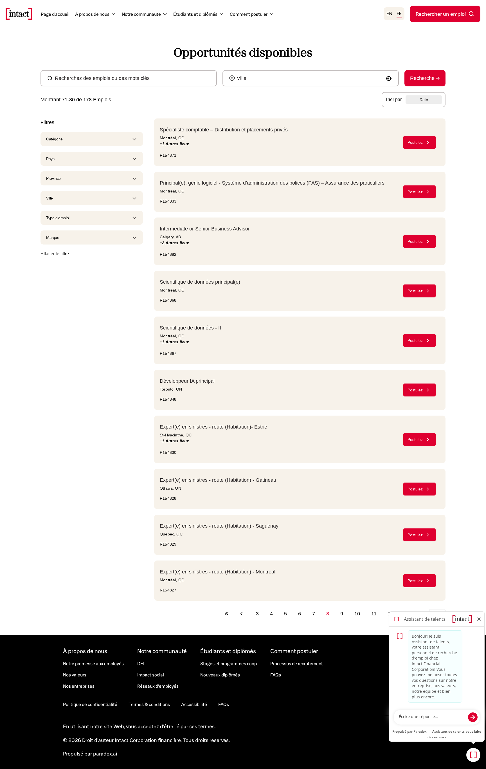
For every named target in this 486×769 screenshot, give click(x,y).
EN (389, 13)
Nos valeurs (74, 674)
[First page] (226, 613)
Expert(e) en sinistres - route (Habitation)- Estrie (213, 427)
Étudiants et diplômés (195, 14)
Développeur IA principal (187, 381)
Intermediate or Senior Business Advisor (205, 229)
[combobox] (131, 78)
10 (357, 613)
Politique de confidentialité (90, 704)
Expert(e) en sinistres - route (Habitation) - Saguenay (219, 526)
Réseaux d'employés (158, 686)
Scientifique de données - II (190, 328)
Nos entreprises (78, 686)
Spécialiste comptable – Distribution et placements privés (224, 130)
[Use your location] (389, 78)
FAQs (275, 674)
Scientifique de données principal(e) (200, 282)
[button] (91, 139)
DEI (140, 663)
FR (399, 13)
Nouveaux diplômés (220, 674)
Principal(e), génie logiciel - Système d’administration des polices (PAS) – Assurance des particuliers (272, 183)
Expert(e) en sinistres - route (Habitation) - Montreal (217, 572)
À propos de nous (92, 14)
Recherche (422, 78)
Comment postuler (248, 14)
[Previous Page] (242, 613)
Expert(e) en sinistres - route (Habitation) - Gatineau (218, 480)
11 (374, 613)
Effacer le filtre (54, 253)
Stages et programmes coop (228, 663)
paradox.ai (105, 753)
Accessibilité (194, 704)
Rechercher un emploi (441, 14)
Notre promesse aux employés (93, 663)
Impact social (150, 674)
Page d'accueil (55, 14)
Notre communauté (141, 14)
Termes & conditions (149, 704)
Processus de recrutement (296, 663)
